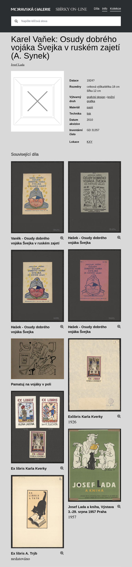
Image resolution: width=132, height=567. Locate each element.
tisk (89, 113)
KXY (89, 141)
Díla (96, 8)
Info (104, 8)
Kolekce (115, 8)
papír (90, 107)
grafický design (96, 97)
